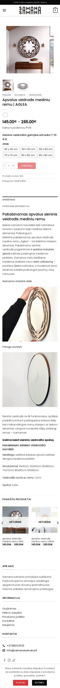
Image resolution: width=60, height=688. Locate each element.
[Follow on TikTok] (13, 660)
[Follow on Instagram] (9, 660)
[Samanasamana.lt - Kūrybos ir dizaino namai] (30, 10)
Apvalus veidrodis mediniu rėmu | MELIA (43, 540)
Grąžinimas (9, 608)
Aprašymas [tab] (8, 199)
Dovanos (20, 94)
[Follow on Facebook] (4, 660)
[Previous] (7, 49)
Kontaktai (8, 621)
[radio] (11, 149)
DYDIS (6, 144)
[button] (4, 10)
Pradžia (6, 94)
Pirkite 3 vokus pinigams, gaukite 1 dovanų (30, 2)
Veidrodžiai (35, 94)
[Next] (52, 49)
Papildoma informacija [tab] (15, 206)
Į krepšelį (27, 165)
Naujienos (8, 625)
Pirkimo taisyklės (12, 613)
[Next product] (5, 114)
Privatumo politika (13, 617)
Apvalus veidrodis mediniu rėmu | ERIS (12, 540)
